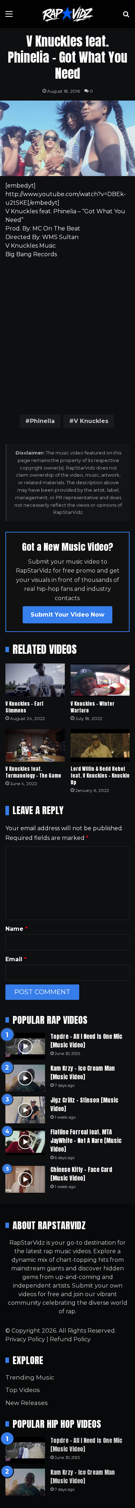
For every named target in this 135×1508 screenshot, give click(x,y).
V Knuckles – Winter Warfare (92, 707)
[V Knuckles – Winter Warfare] (100, 680)
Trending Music (29, 1377)
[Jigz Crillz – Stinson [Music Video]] (25, 1109)
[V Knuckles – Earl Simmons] (35, 680)
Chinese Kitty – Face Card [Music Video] (81, 1173)
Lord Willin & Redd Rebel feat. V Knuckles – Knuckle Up (100, 775)
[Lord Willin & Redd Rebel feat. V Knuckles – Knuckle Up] (100, 745)
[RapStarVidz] (68, 14)
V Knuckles (91, 421)
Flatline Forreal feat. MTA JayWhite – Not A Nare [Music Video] (86, 1140)
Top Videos (22, 1389)
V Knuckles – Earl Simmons (24, 707)
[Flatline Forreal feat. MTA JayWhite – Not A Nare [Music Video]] (25, 1141)
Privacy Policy (25, 1339)
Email (16, 959)
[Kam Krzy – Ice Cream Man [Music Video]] (25, 1078)
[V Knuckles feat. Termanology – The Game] (35, 745)
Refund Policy (70, 1339)
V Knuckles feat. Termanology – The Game (33, 772)
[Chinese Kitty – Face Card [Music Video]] (25, 1179)
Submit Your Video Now (67, 614)
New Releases (26, 1402)
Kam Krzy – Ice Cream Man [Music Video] (82, 1072)
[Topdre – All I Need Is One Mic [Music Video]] (25, 1046)
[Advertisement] (67, 335)
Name (16, 928)
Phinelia (42, 421)
